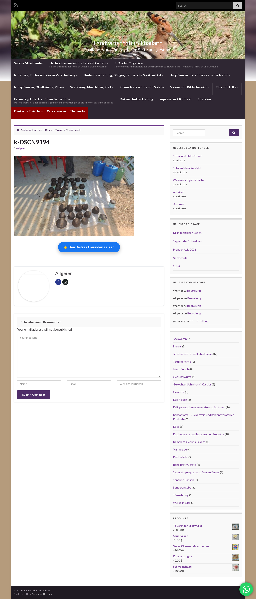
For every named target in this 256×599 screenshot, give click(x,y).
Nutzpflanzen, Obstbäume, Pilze (38, 87)
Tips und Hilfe (226, 87)
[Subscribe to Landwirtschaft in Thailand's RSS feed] (16, 4)
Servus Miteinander (28, 63)
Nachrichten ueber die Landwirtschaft (78, 64)
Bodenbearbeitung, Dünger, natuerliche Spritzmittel (123, 75)
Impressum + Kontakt (175, 99)
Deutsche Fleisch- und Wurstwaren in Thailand (48, 111)
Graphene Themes (42, 594)
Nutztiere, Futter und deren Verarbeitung (45, 75)
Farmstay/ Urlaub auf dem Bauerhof (64, 100)
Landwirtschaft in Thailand (128, 43)
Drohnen (178, 204)
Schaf (176, 266)
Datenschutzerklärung (136, 99)
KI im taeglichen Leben (187, 232)
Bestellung (194, 290)
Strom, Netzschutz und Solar (140, 87)
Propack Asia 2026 (184, 249)
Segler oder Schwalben (187, 241)
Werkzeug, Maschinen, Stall (91, 87)
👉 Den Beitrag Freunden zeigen (89, 247)
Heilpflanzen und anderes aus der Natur (199, 75)
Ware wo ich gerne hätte (188, 180)
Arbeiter (178, 192)
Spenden (204, 99)
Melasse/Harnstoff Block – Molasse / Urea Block (51, 130)
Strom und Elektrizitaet (187, 156)
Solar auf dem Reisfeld (187, 168)
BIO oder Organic (166, 64)
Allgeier (21, 148)
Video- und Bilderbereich (189, 87)
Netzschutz (180, 258)
